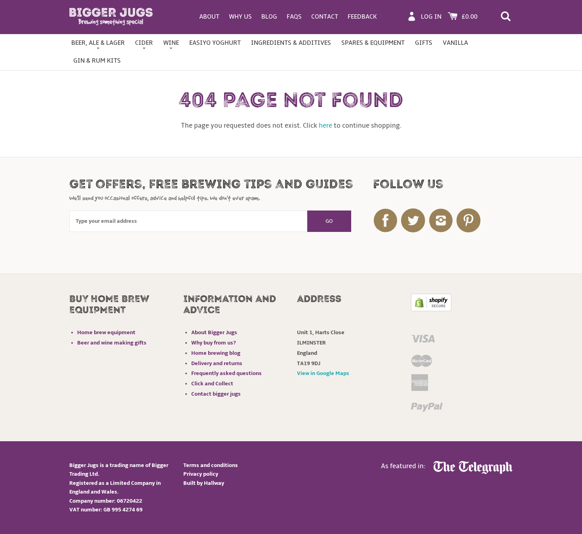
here (325, 126)
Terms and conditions (210, 465)
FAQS (294, 17)
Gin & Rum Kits (97, 61)
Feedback (362, 17)
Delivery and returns (216, 363)
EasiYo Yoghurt (215, 43)
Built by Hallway (203, 483)
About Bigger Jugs (214, 332)
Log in (431, 17)
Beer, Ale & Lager (98, 43)
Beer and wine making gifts (111, 342)
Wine (171, 43)
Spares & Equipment (373, 43)
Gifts (423, 43)
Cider (144, 43)
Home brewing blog (215, 353)
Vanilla (455, 43)
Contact (324, 17)
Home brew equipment (106, 332)
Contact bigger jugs (216, 393)
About (209, 17)
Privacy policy (200, 474)
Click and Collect (212, 383)
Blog (269, 17)
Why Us (240, 17)
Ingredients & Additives (291, 43)
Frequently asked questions (226, 373)
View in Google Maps (323, 373)
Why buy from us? (213, 342)
